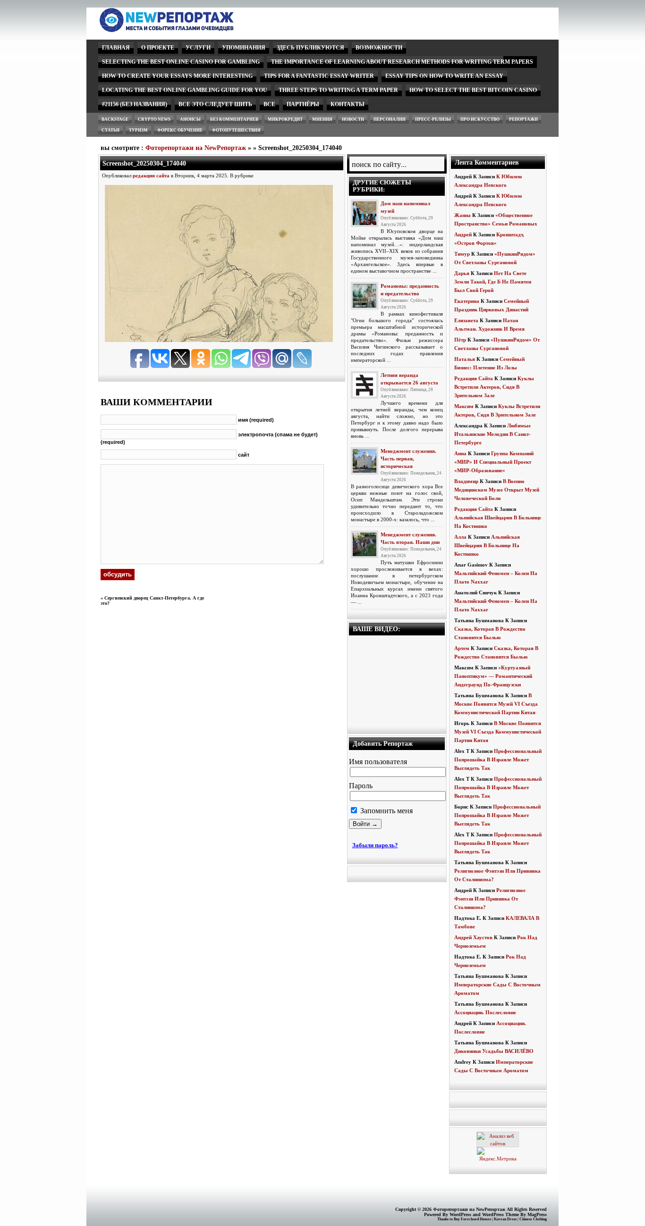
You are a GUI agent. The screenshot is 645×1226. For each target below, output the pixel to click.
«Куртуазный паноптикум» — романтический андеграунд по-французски (493, 676)
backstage (115, 119)
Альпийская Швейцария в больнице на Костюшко (487, 545)
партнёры (303, 104)
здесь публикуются (310, 47)
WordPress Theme (500, 1214)
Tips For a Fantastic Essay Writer (319, 76)
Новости (353, 119)
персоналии (389, 119)
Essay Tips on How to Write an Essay (444, 76)
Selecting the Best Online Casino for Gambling (181, 61)
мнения (322, 119)
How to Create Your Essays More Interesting (177, 76)
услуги (198, 47)
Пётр (460, 339)
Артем (461, 648)
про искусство (480, 119)
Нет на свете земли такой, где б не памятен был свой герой (492, 281)
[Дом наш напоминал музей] (364, 213)
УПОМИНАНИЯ (243, 47)
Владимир (466, 481)
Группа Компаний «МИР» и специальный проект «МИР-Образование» (494, 461)
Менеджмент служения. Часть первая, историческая (408, 458)
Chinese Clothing (533, 1219)
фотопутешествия (236, 130)
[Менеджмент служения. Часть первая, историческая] (364, 461)
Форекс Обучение (180, 130)
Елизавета (466, 320)
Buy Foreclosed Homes (472, 1219)
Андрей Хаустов (473, 937)
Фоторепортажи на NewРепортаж (195, 147)
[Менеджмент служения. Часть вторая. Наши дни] (364, 544)
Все (269, 104)
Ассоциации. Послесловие (485, 1012)
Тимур (462, 254)
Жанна (462, 215)
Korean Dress (505, 1219)
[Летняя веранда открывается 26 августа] (364, 385)
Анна (460, 453)
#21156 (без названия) (134, 104)
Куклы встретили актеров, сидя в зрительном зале (494, 386)
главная (116, 47)
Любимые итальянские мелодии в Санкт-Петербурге (492, 434)
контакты (348, 104)
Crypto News (154, 119)
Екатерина (466, 301)
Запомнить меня (385, 811)
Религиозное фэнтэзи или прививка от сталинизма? (490, 898)
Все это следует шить (215, 104)
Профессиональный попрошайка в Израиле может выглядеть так (498, 759)
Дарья (461, 273)
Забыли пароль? (375, 845)
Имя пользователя (378, 762)
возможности (379, 47)
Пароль (361, 786)
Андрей (463, 234)
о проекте (157, 47)
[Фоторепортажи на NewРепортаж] (183, 29)
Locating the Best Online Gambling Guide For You (184, 90)
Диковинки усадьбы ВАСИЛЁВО (494, 1051)
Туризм (138, 130)
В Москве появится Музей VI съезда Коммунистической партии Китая (496, 703)
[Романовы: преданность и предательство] (364, 296)
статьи (110, 130)
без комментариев (234, 119)
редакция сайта (151, 175)
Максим (464, 406)
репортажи (523, 119)
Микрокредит (285, 119)
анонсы (190, 119)
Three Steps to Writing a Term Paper (338, 90)
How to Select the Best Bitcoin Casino (473, 90)
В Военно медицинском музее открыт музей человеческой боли (496, 489)
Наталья (464, 359)
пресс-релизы (433, 119)
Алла (460, 537)
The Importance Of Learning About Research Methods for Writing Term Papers (402, 61)
